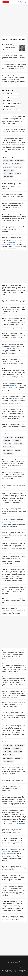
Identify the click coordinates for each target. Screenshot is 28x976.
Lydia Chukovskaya (8, 176)
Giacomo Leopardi (8, 173)
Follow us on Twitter (12, 962)
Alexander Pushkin (8, 160)
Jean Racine (6, 163)
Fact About (12, 103)
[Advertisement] (14, 20)
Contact (24, 967)
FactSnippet (5, 967)
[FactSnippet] (6, 2)
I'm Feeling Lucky (21, 2)
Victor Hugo (18, 173)
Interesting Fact (10, 97)
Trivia (9, 106)
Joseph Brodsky (18, 167)
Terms (14, 967)
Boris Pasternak (7, 167)
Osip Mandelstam (16, 163)
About (10, 967)
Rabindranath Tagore (8, 170)
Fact (7, 100)
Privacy (19, 967)
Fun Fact (10, 93)
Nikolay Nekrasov (19, 160)
